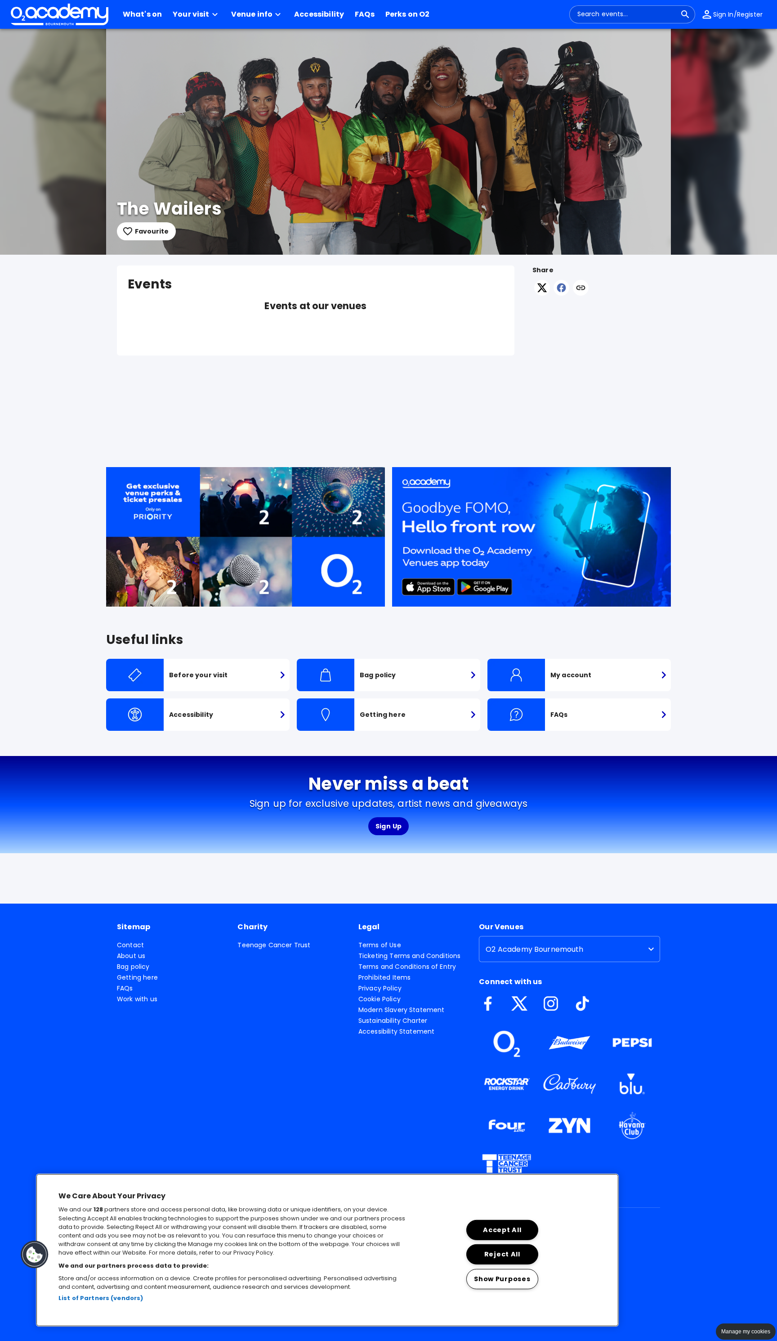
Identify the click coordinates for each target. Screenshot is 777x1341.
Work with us (137, 999)
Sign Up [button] (388, 826)
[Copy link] (581, 288)
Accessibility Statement (396, 1031)
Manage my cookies (745, 1331)
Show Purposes (502, 1278)
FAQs (125, 988)
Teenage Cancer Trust (273, 945)
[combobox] (627, 14)
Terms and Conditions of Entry (407, 966)
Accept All (502, 1229)
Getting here (137, 977)
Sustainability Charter (392, 1020)
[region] (327, 1250)
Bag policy (133, 966)
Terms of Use (379, 945)
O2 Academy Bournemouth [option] (534, 949)
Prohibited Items (384, 977)
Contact (130, 945)
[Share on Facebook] (561, 293)
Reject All (502, 1254)
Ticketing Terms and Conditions (409, 955)
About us (131, 955)
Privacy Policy (380, 988)
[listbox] (569, 949)
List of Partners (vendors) (100, 1298)
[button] (196, 14)
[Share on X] (542, 293)
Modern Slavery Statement (401, 1009)
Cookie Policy (379, 999)
